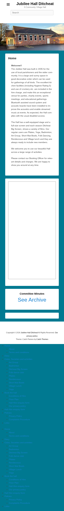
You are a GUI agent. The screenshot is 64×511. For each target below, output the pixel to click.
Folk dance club (16, 372)
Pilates (12, 376)
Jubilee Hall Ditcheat (35, 3)
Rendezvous (15, 379)
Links (6, 423)
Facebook (32, 19)
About (11, 349)
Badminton (14, 366)
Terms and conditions (19, 352)
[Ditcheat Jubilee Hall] (32, 37)
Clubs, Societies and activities (18, 359)
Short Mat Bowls (16, 382)
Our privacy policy (17, 406)
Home (12, 58)
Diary (6, 356)
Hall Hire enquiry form (19, 403)
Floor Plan (14, 399)
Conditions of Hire (17, 396)
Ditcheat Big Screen (18, 369)
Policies (8, 413)
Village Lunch (15, 386)
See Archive (32, 300)
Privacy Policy (15, 416)
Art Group (13, 362)
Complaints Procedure (19, 419)
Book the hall (10, 392)
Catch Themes (42, 339)
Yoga (11, 389)
